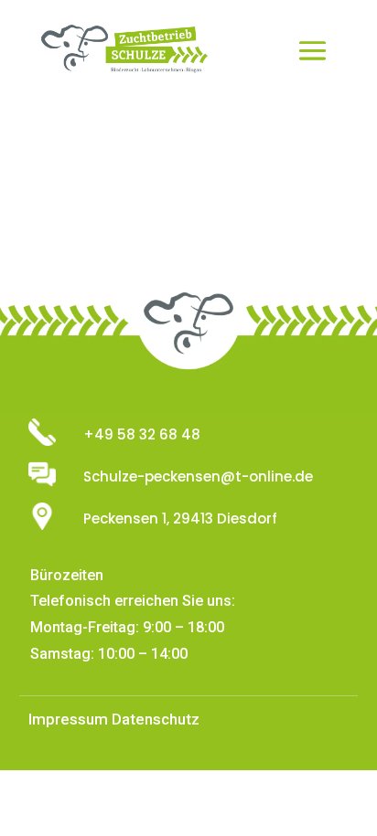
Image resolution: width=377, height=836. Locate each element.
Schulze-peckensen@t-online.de (198, 476)
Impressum (68, 719)
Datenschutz (155, 719)
